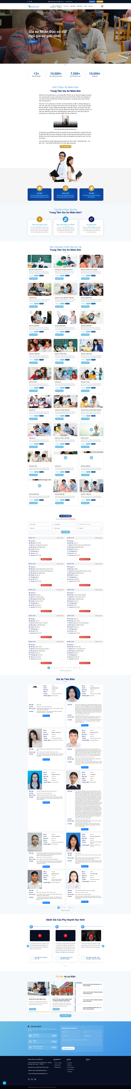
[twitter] (31, 1)
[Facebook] (29, 1079)
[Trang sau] (82, 668)
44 (69, 907)
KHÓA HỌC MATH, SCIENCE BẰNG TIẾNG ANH (91, 410)
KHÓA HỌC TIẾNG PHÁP (86, 353)
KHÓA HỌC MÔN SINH (34, 494)
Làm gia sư (99, 1)
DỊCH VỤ (90, 6)
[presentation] (1, 37)
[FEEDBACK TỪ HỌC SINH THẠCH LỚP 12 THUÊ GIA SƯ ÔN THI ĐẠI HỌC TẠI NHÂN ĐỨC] (65, 935)
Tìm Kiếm (66, 532)
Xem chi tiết (32, 278)
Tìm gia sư (92, 1)
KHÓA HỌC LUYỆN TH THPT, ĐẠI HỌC (89, 269)
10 (73, 667)
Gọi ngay (54, 1041)
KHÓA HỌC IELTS (33, 297)
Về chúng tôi (66, 146)
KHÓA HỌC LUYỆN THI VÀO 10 (35, 269)
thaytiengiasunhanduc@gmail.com (39, 1073)
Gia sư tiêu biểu (70, 1067)
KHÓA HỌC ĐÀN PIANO (34, 325)
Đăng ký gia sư (57, 1067)
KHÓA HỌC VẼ (32, 438)
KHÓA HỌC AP (32, 410)
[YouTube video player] (40, 935)
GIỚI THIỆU (72, 6)
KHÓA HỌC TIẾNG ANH (86, 494)
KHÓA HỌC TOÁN (33, 466)
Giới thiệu (69, 1065)
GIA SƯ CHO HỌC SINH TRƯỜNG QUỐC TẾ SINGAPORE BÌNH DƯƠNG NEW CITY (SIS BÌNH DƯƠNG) (62, 1001)
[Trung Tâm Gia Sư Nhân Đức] (45, 6)
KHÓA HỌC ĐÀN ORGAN (60, 325)
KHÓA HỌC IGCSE (33, 382)
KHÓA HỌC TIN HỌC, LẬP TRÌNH (62, 438)
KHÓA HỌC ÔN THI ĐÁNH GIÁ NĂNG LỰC (64, 269)
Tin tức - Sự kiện (57, 1062)
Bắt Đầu (33, 41)
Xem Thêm (65, 1015)
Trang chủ (66, 6)
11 (76, 667)
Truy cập (54, 1047)
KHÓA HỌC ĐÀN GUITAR (86, 297)
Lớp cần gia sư (70, 1069)
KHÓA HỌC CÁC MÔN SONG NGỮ (62, 410)
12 (79, 667)
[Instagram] (29, 1)
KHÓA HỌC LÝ (58, 466)
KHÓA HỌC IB (58, 382)
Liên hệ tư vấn (57, 1065)
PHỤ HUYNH (79, 6)
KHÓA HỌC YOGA (84, 438)
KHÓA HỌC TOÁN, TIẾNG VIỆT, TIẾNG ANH (64, 297)
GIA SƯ (85, 6)
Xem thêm (32, 1009)
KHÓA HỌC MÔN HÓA (85, 466)
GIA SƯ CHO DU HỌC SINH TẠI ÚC (37, 999)
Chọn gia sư (46, 715)
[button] (65, 65)
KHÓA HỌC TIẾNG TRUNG (60, 353)
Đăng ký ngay (67, 1048)
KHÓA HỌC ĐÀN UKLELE (86, 325)
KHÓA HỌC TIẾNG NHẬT (34, 353)
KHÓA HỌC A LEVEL (85, 382)
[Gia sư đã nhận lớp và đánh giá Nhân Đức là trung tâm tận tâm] (91, 935)
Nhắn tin (54, 1035)
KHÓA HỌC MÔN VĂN (59, 494)
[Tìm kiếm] (102, 6)
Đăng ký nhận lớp (47, 559)
